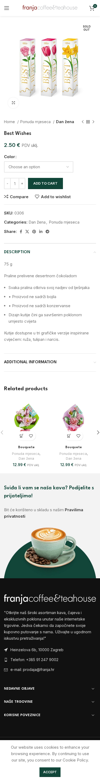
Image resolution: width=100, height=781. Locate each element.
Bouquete (26, 447)
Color (9, 156)
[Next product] (93, 121)
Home (10, 121)
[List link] (50, 660)
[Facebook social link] (21, 231)
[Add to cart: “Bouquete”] (21, 435)
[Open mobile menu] (6, 8)
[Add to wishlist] (31, 435)
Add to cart (45, 183)
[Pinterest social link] (34, 231)
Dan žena (65, 121)
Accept (50, 772)
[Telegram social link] (47, 231)
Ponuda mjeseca (36, 121)
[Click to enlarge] (13, 102)
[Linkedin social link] (41, 231)
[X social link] (27, 231)
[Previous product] (82, 121)
